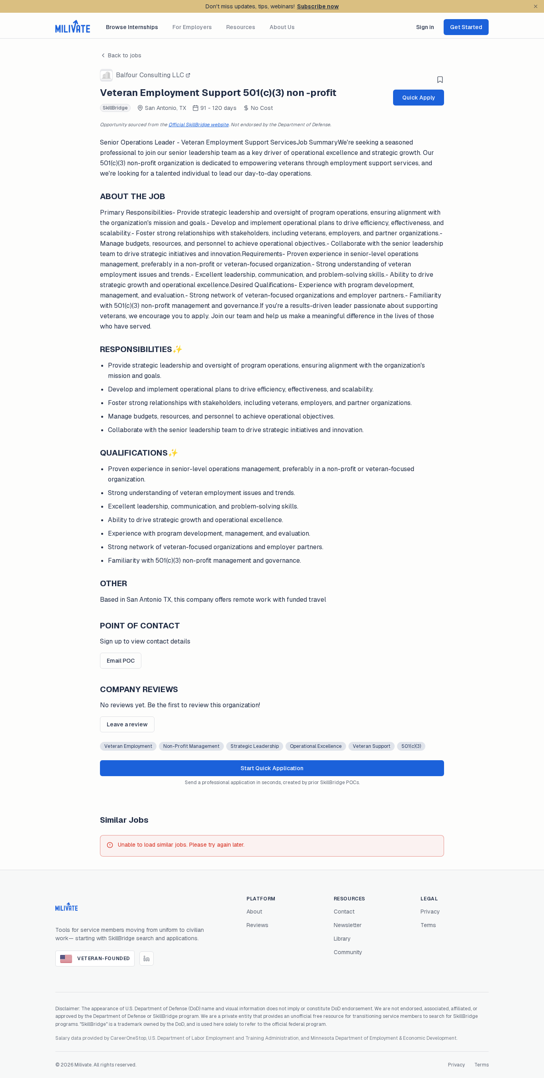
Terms (428, 925)
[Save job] (440, 79)
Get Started (466, 27)
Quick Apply (418, 97)
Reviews (257, 925)
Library (342, 938)
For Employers (192, 27)
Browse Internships (132, 27)
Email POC (121, 660)
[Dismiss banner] (535, 6)
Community (348, 952)
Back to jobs (124, 55)
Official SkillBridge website (198, 124)
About (254, 911)
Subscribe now (318, 6)
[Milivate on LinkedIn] (146, 958)
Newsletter (348, 925)
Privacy (430, 911)
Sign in (425, 27)
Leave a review (127, 724)
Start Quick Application (272, 768)
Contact (344, 911)
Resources (240, 27)
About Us (282, 27)
